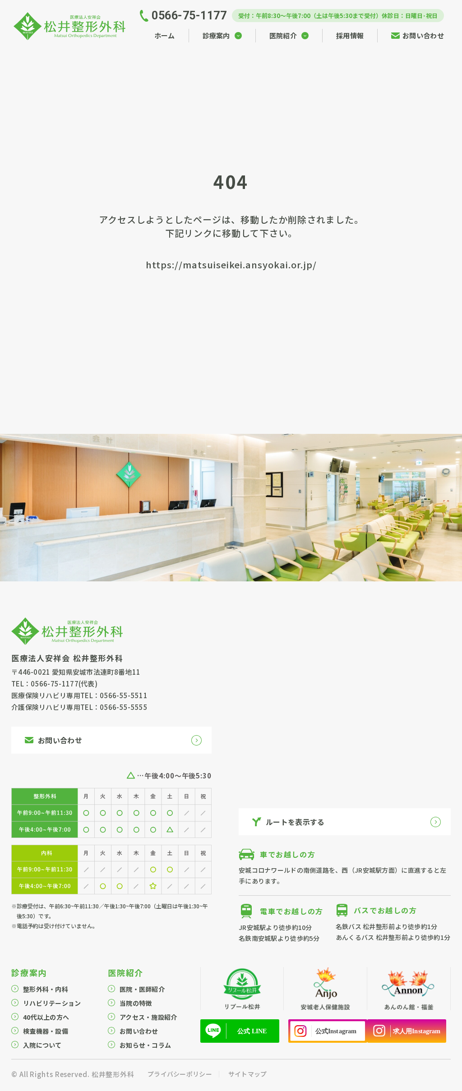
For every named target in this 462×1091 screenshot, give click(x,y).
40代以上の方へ (46, 1017)
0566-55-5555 (124, 707)
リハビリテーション (52, 1003)
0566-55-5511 (124, 695)
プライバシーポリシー (180, 1073)
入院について (42, 1045)
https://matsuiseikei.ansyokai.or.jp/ (231, 264)
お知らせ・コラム (145, 1045)
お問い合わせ (139, 1031)
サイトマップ (247, 1073)
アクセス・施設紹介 (148, 1017)
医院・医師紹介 (142, 989)
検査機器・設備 (45, 1031)
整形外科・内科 (45, 989)
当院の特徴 (136, 1003)
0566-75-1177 (55, 683)
